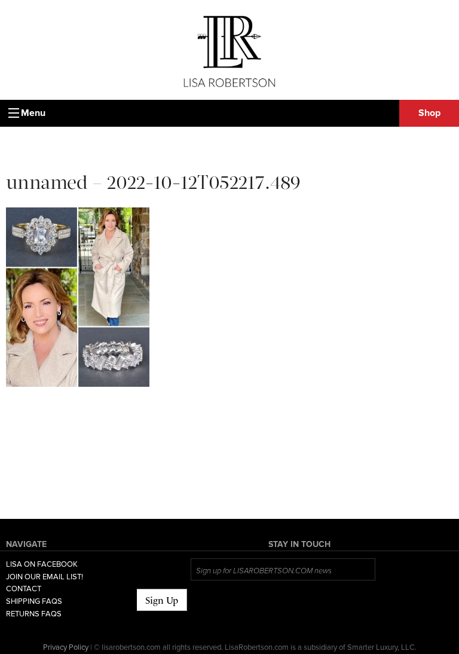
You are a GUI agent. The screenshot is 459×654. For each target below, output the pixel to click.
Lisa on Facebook (42, 564)
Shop (429, 113)
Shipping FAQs (34, 601)
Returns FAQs (34, 614)
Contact (23, 589)
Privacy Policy (65, 647)
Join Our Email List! (44, 577)
